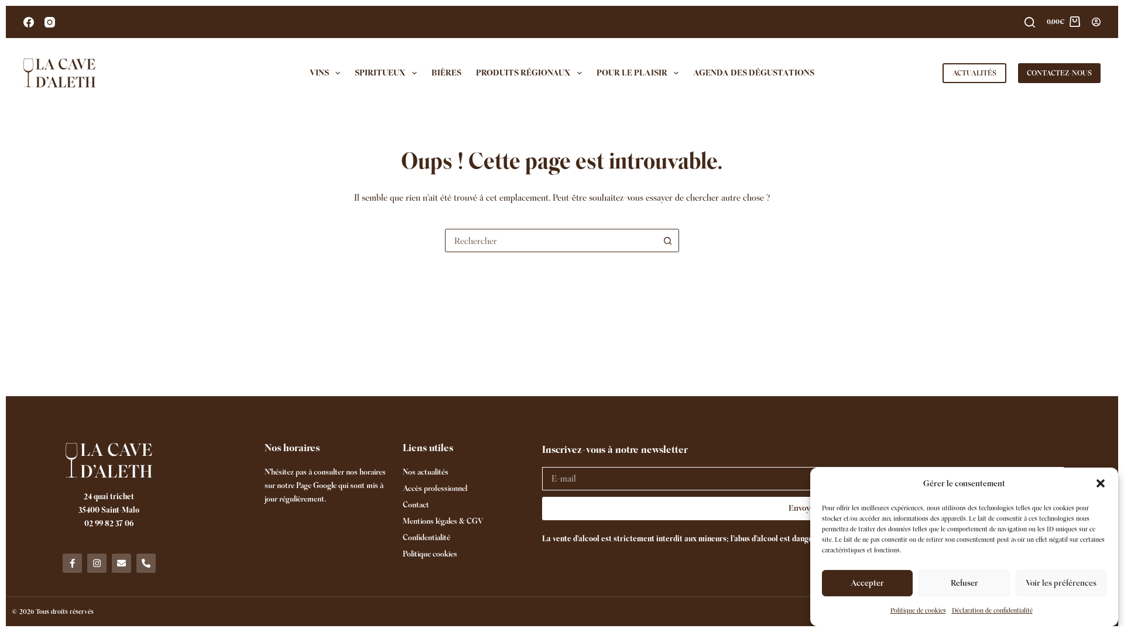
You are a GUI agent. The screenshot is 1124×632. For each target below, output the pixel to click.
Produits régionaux (523, 72)
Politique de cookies (918, 610)
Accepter (867, 583)
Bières (446, 72)
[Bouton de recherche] (667, 240)
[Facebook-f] (72, 563)
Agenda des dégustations (753, 72)
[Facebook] (28, 22)
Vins (319, 72)
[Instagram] (49, 22)
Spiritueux (380, 72)
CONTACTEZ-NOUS (1059, 72)
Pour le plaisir (632, 72)
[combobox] (551, 240)
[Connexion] (1096, 22)
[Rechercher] (1029, 22)
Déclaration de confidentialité (992, 610)
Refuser (964, 583)
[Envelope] (121, 563)
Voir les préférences (1061, 583)
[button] (1100, 483)
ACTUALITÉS (974, 72)
